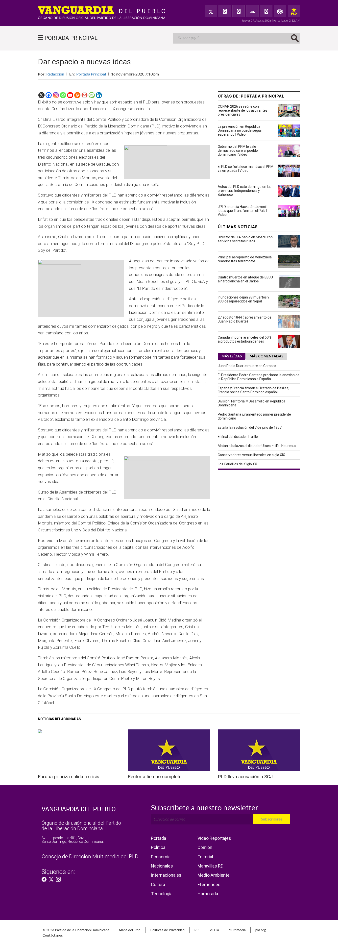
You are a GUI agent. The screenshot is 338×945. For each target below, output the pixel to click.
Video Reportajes (214, 838)
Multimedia (237, 930)
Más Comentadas (266, 356)
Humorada (207, 893)
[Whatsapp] (63, 95)
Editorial (205, 856)
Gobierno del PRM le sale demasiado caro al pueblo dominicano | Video (238, 150)
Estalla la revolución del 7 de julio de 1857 (250, 427)
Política (158, 847)
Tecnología (161, 893)
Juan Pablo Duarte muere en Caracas (247, 366)
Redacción (55, 74)
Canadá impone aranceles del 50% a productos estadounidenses (244, 339)
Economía (160, 856)
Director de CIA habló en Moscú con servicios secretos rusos (245, 239)
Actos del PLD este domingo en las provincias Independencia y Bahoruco (244, 191)
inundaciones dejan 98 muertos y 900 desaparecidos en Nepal (243, 299)
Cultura (158, 884)
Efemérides (208, 884)
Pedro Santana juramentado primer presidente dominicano (254, 416)
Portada (158, 838)
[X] (41, 95)
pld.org (260, 930)
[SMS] (92, 95)
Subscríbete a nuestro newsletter (204, 807)
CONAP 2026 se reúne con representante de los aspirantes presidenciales (242, 110)
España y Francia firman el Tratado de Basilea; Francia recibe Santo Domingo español (253, 390)
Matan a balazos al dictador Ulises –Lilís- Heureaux (257, 446)
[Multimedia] (280, 11)
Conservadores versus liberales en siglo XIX (251, 455)
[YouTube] (238, 11)
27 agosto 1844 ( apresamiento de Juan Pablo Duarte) (244, 319)
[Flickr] (266, 11)
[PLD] (294, 11)
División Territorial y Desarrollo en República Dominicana (251, 403)
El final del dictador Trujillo (238, 437)
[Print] (77, 95)
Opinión (204, 847)
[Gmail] (84, 95)
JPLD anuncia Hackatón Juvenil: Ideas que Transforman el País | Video (242, 211)
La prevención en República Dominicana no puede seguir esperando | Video (240, 130)
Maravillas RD (210, 866)
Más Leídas (231, 356)
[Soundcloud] (252, 11)
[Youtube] (70, 95)
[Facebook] (224, 11)
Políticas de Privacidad (167, 930)
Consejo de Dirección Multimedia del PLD (90, 856)
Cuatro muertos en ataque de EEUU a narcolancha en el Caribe (245, 279)
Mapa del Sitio (130, 930)
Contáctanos (53, 935)
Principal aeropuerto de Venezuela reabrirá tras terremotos (245, 259)
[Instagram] (56, 95)
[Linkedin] (99, 95)
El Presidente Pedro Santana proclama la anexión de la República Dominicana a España (258, 377)
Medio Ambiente (213, 875)
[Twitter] (211, 11)
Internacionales (166, 875)
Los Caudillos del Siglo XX (237, 464)
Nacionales (162, 866)
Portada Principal (91, 74)
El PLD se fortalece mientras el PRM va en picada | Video (245, 169)
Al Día (214, 930)
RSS (197, 930)
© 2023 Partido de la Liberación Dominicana (76, 930)
